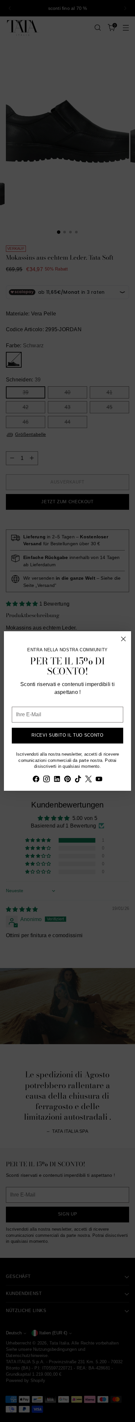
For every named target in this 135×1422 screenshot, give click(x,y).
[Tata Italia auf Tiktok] (78, 780)
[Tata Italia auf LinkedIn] (57, 780)
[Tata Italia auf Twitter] (88, 780)
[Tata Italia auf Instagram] (46, 780)
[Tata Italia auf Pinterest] (67, 780)
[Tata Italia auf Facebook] (36, 780)
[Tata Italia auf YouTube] (99, 780)
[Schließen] (123, 639)
